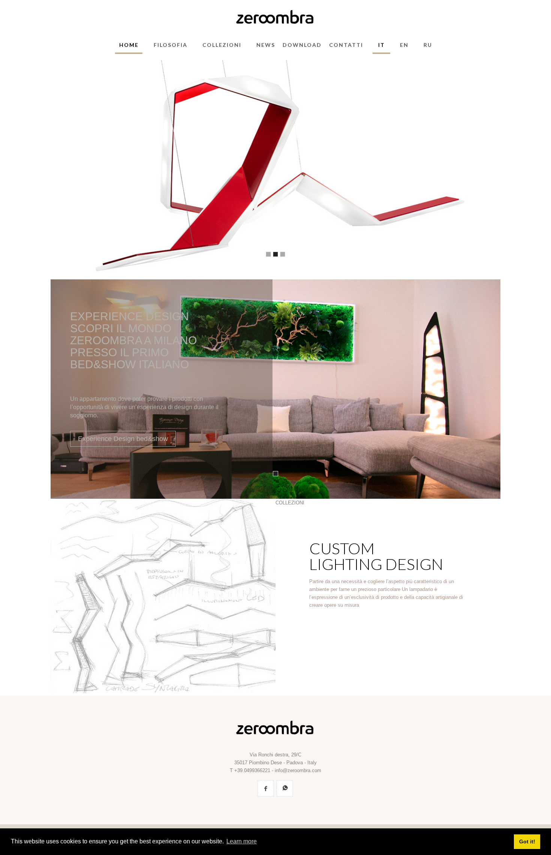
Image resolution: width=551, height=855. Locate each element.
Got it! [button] (527, 841)
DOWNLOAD (302, 45)
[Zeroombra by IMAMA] (275, 17)
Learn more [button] (241, 841)
